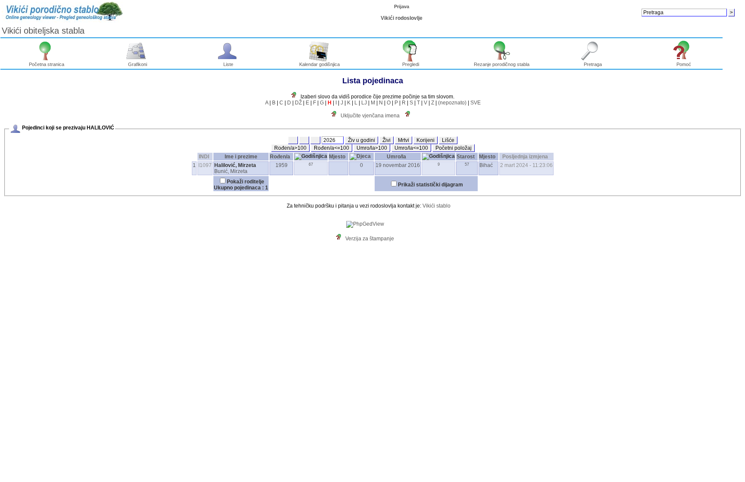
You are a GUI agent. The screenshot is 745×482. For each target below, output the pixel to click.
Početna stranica (46, 64)
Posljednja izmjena (525, 157)
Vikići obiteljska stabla (43, 30)
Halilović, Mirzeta (235, 165)
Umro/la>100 (372, 148)
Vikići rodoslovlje (402, 18)
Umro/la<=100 (411, 148)
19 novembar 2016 (398, 165)
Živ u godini (361, 140)
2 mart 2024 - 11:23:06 (526, 165)
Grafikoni (137, 64)
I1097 (205, 165)
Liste (228, 64)
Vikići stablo (437, 206)
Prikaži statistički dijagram (430, 185)
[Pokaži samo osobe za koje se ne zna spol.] (315, 140)
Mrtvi (403, 140)
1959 (281, 165)
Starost (466, 157)
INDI (204, 157)
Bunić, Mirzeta (230, 171)
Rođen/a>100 (290, 148)
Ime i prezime (241, 157)
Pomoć (683, 64)
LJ (364, 103)
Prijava (401, 6)
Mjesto (337, 157)
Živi (386, 140)
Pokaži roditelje (245, 182)
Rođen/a (280, 157)
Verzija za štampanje (369, 239)
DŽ (298, 103)
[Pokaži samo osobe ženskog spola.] (304, 140)
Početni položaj (453, 148)
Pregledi (410, 64)
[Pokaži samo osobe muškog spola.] (293, 140)
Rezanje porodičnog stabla (501, 64)
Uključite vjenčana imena (370, 116)
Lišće (448, 140)
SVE (475, 103)
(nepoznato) (452, 103)
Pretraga (593, 64)
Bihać (486, 165)
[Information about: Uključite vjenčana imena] (336, 116)
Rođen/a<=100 (331, 148)
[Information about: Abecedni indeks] (296, 97)
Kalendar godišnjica (319, 64)
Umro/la (396, 157)
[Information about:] (409, 116)
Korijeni (425, 140)
